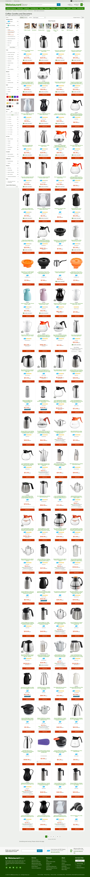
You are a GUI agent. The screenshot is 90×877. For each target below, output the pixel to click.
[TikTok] (17, 868)
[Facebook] (13, 868)
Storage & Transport (61, 8)
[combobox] (43, 4)
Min (7, 111)
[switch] (82, 17)
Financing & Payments (66, 864)
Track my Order (80, 863)
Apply (12, 114)
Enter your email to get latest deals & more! (12, 850)
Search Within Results (11, 185)
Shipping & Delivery (80, 867)
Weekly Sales (49, 863)
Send (64, 441)
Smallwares (26, 8)
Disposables (47, 8)
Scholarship (64, 866)
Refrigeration (20, 8)
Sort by (30, 17)
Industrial (74, 8)
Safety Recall (48, 869)
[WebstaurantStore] (16, 858)
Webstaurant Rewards (36, 861)
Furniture (53, 8)
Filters (7, 17)
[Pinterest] (20, 868)
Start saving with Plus (55, 852)
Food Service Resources (51, 866)
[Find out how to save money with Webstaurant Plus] (25, 54)
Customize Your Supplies (37, 864)
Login (56, 439)
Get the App (17, 1)
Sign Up (40, 850)
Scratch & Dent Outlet (50, 861)
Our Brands (64, 861)
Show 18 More (12, 47)
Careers (63, 863)
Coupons (48, 864)
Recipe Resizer (35, 866)
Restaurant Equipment (11, 8)
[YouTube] (10, 868)
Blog (47, 860)
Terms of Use (53, 874)
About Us (63, 860)
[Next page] (60, 837)
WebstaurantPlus (35, 860)
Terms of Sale (40, 874)
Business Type (80, 8)
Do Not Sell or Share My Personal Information (75, 874)
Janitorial (68, 8)
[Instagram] (6, 868)
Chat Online (78, 865)
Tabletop (41, 8)
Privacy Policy (47, 874)
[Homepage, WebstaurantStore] (16, 5)
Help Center (9, 1)
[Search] (17, 187)
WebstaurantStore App (36, 863)
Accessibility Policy (61, 874)
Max (11, 111)
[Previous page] (44, 837)
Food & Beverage (34, 8)
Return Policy (64, 869)
